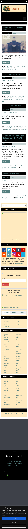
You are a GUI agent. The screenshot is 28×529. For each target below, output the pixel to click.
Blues (5, 335)
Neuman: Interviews (18, 198)
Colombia (6, 385)
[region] (14, 517)
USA (5, 406)
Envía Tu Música (18, 463)
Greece (17, 388)
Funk (5, 344)
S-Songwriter (7, 369)
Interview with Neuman (12, 174)
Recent (14, 312)
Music (18, 66)
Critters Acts (9, 126)
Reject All (14, 526)
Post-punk (6, 358)
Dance (17, 337)
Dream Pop (6, 339)
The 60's (6, 323)
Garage (17, 344)
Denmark (18, 385)
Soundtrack (6, 372)
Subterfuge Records (6, 130)
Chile (17, 383)
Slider (15, 69)
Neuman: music (9, 69)
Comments (6, 312)
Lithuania (18, 393)
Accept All (14, 518)
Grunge (5, 346)
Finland (5, 386)
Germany (6, 388)
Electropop (6, 341)
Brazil (17, 381)
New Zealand (7, 397)
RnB (17, 365)
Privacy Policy (15, 413)
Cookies (22, 413)
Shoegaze (18, 369)
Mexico (5, 395)
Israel (17, 392)
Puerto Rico (7, 400)
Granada (7, 129)
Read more (6, 62)
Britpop (17, 335)
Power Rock (19, 360)
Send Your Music (14, 272)
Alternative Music (17, 97)
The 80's (6, 324)
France (17, 386)
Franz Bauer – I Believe (12, 74)
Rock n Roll (18, 367)
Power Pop (6, 360)
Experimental (7, 342)
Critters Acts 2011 (6, 198)
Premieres (22, 66)
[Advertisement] (14, 434)
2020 (18, 127)
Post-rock (23, 126)
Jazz (5, 351)
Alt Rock (6, 334)
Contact (10, 465)
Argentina (6, 380)
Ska (5, 370)
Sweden (18, 402)
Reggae (5, 365)
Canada (5, 383)
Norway (17, 397)
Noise (5, 355)
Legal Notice (7, 413)
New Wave (18, 353)
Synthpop (18, 372)
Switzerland (7, 404)
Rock (3, 197)
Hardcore (18, 346)
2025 (11, 97)
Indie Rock (13, 66)
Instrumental (19, 349)
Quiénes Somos (17, 461)
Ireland (5, 392)
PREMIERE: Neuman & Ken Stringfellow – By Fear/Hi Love (13, 138)
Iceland (17, 390)
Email (3, 278)
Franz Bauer (19, 67)
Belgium (6, 381)
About (10, 461)
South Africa (19, 400)
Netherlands (19, 395)
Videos (11, 67)
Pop (5, 356)
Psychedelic (7, 362)
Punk (17, 362)
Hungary (6, 390)
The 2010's (12, 167)
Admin (14, 33)
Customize (14, 522)
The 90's (18, 324)
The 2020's (7, 67)
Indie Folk (9, 66)
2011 (17, 197)
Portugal (18, 399)
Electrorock (18, 341)
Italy (5, 393)
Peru (5, 399)
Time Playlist (7, 326)
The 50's (18, 321)
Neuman (3, 69)
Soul (17, 370)
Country (6, 337)
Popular (22, 312)
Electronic (18, 339)
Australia (18, 380)
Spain (3, 67)
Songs (19, 96)
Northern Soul (19, 355)
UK (16, 404)
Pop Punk (18, 356)
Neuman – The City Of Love (13, 106)
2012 (23, 167)
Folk (17, 342)
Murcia (16, 129)
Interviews (19, 195)
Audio (8, 96)
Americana (18, 334)
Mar (14, 77)
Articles (8, 195)
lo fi (4, 353)
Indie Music (12, 99)
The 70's (18, 323)
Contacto (16, 465)
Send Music (9, 463)
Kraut (17, 351)
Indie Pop (18, 348)
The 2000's (6, 321)
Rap (17, 363)
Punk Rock (6, 363)
